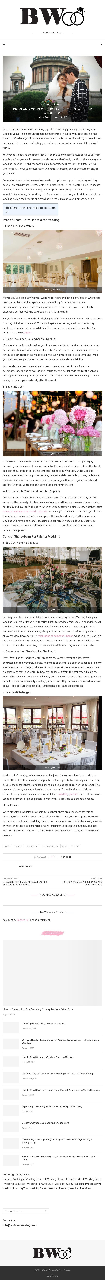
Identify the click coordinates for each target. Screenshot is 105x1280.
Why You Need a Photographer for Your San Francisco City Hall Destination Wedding (60, 1041)
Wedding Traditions (80, 1188)
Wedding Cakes (92, 1179)
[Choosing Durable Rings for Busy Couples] (11, 1027)
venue (64, 846)
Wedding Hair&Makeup (40, 1183)
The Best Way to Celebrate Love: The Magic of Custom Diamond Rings (58, 1073)
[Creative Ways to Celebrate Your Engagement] (11, 1127)
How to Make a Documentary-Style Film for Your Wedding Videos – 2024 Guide (59, 1158)
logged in (22, 919)
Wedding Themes (58, 1188)
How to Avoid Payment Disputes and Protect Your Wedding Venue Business (61, 1090)
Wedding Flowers (55, 1179)
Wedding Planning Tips (15, 1188)
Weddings (75, 846)
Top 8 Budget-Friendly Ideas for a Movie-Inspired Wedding (52, 1106)
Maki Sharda (45, 117)
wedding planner (68, 794)
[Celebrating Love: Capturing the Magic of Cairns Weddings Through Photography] (11, 1143)
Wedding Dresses (35, 1179)
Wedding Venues (52, 104)
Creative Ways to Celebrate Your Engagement (45, 1123)
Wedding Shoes (38, 1188)
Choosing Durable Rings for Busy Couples (43, 1023)
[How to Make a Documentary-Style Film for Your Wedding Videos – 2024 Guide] (11, 1160)
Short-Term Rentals (50, 846)
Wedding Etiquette (14, 1183)
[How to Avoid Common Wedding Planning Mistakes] (11, 1061)
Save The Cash (32, 846)
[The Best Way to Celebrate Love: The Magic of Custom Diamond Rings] (11, 1077)
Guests (7, 846)
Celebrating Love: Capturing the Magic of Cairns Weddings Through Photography (57, 1141)
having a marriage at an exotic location (25, 511)
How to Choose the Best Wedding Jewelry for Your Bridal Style (38, 1009)
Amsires (27, 332)
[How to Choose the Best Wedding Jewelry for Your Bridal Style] (52, 973)
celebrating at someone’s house (55, 635)
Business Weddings (13, 1179)
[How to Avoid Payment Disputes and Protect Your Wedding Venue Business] (11, 1094)
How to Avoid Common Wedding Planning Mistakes (48, 1057)
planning (18, 846)
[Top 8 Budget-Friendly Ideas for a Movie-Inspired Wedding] (11, 1110)
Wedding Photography (87, 1183)
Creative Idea (75, 1179)
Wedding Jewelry (64, 1183)
